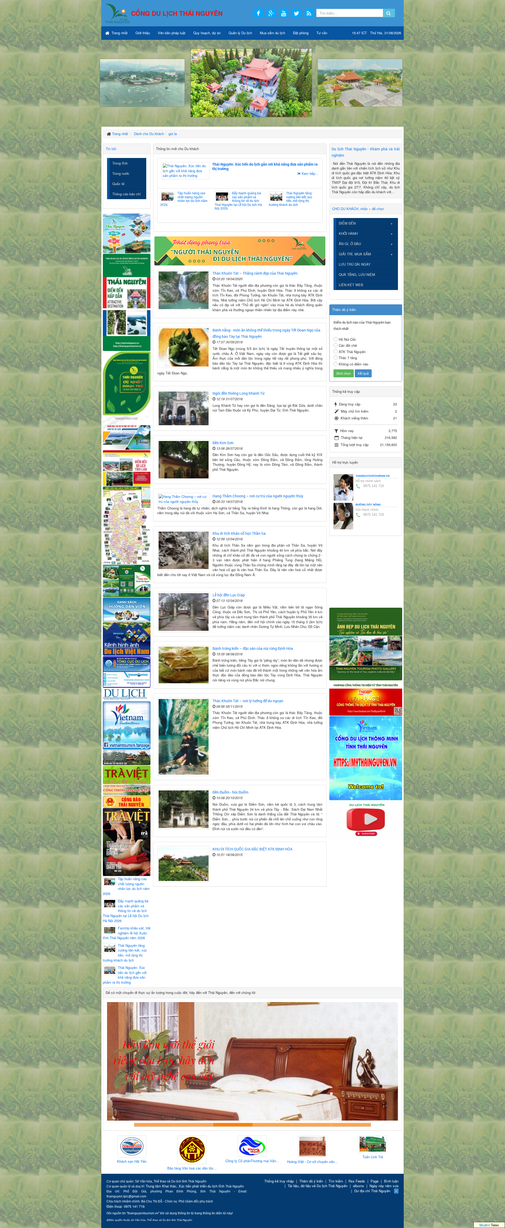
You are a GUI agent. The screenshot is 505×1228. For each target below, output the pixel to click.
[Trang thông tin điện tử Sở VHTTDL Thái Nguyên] (126, 756)
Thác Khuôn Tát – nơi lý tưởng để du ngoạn (248, 700)
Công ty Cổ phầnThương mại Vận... (154, 1160)
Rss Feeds (357, 1181)
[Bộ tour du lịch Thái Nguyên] (126, 580)
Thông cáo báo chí (126, 193)
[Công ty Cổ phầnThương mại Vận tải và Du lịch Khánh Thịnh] (153, 1146)
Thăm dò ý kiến (311, 1181)
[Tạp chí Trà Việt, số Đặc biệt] (126, 841)
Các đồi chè (348, 345)
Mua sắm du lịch (272, 32)
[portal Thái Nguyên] (126, 789)
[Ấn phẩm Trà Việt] (126, 774)
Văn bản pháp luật (171, 32)
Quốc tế (118, 183)
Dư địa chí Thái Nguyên (372, 1190)
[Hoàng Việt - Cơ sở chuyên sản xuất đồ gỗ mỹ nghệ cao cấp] (214, 1146)
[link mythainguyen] (365, 757)
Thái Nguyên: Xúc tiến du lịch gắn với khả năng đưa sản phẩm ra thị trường (265, 166)
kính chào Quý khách (193, 1124)
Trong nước (120, 173)
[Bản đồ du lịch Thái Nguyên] (126, 524)
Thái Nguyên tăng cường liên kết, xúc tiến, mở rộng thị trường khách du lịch (290, 198)
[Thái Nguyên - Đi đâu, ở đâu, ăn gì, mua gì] (126, 232)
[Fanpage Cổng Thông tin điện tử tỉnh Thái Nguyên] (365, 697)
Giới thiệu (142, 32)
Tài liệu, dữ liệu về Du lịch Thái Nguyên (317, 1185)
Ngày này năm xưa (384, 1185)
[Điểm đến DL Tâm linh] (126, 467)
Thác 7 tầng (348, 357)
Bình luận (391, 1181)
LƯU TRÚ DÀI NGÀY (355, 264)
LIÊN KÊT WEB (351, 284)
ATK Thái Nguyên (352, 351)
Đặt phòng (301, 32)
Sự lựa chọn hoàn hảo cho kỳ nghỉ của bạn (154, 1124)
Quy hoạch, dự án (207, 32)
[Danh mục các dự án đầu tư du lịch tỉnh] (126, 432)
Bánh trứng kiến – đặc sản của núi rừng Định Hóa (253, 648)
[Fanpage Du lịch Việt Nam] (126, 724)
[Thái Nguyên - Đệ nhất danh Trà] (126, 382)
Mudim (484, 1224)
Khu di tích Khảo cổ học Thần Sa (239, 533)
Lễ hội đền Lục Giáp (229, 594)
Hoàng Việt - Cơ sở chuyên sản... (214, 1161)
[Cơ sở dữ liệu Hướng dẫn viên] (126, 609)
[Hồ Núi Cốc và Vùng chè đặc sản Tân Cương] (126, 801)
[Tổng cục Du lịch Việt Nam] (126, 671)
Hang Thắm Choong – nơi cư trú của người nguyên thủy (258, 495)
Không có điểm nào (353, 364)
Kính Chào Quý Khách (351, 1124)
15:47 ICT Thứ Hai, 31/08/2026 (376, 32)
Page (374, 1181)
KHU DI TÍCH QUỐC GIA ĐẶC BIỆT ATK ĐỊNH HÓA (252, 848)
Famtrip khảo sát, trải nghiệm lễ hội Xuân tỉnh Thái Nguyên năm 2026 (126, 933)
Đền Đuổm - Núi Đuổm (230, 792)
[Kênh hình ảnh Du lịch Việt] (126, 638)
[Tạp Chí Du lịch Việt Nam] (126, 694)
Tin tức (111, 148)
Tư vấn (321, 32)
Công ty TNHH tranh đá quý (272, 1124)
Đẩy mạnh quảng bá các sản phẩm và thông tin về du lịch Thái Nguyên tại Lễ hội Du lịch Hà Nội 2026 (238, 200)
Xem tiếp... (309, 173)
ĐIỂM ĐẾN (347, 223)
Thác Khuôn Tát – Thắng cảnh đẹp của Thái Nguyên (255, 273)
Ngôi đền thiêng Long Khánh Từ (238, 393)
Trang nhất (119, 32)
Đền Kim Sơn (223, 442)
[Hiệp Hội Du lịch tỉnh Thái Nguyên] (334, 1145)
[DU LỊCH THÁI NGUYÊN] (365, 643)
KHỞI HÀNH (348, 233)
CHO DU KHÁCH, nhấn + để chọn (358, 208)
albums (358, 1185)
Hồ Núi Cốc (347, 339)
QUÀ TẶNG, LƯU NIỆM (357, 274)
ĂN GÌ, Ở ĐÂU (350, 243)
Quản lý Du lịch (240, 32)
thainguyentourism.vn (373, 475)
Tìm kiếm (336, 1181)
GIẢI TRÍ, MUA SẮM (355, 253)
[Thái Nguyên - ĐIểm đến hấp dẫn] (126, 301)
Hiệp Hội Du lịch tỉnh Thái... (335, 1158)
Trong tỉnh (120, 163)
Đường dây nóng (368, 504)
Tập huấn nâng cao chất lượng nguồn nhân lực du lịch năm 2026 (183, 198)
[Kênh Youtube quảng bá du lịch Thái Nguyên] (365, 819)
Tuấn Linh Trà (274, 1157)
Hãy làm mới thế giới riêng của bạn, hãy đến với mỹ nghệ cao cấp (232, 1124)
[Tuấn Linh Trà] (274, 1144)
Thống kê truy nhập (279, 1181)
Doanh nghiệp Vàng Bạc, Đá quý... (394, 1169)
